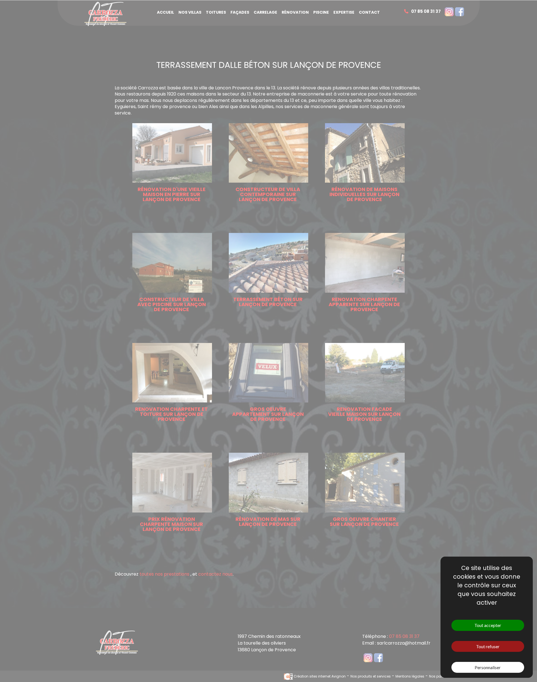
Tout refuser (488, 646)
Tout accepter (487, 625)
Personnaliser (488, 667)
